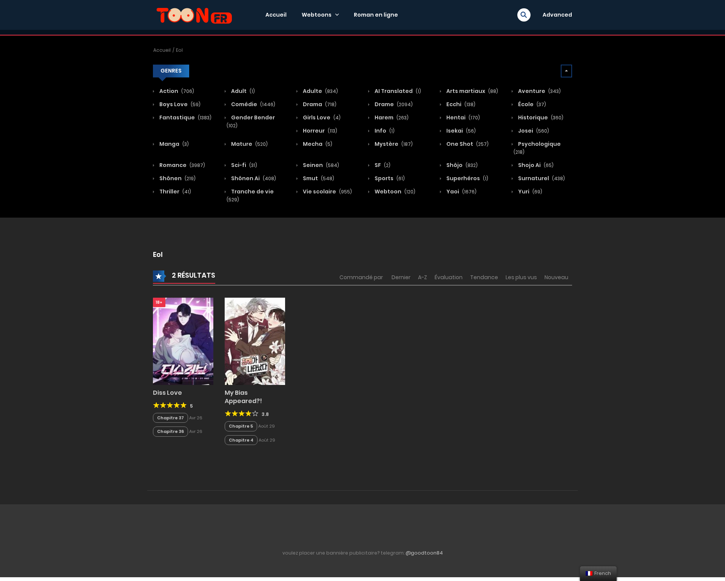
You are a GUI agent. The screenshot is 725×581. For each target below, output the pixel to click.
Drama (319, 104)
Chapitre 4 (241, 440)
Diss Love (167, 392)
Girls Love (321, 117)
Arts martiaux (471, 91)
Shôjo (461, 165)
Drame (393, 104)
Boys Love (179, 104)
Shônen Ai (253, 178)
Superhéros (466, 178)
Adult (242, 91)
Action (176, 91)
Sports (389, 178)
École (531, 104)
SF (381, 165)
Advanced (557, 15)
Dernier (401, 277)
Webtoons (317, 15)
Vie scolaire (327, 191)
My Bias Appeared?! (243, 396)
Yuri (529, 191)
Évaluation (449, 277)
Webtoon (394, 191)
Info (384, 130)
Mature (249, 144)
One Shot (467, 144)
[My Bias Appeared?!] (255, 341)
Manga (173, 144)
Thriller (174, 191)
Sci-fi (243, 165)
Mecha (317, 144)
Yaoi (461, 191)
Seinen (320, 165)
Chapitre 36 (170, 431)
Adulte (320, 91)
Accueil (276, 15)
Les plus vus (521, 277)
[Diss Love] (183, 341)
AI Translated (397, 91)
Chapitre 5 (241, 426)
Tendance (484, 277)
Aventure (539, 91)
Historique (540, 117)
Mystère (393, 144)
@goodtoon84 (424, 553)
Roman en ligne (376, 15)
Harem (391, 117)
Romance (181, 165)
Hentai (462, 117)
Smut (318, 178)
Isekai (460, 130)
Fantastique (184, 117)
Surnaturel (541, 178)
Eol (179, 50)
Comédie (252, 104)
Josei (533, 130)
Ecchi (460, 104)
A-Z (422, 277)
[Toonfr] (194, 14)
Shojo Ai (535, 165)
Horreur (319, 130)
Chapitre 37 (170, 418)
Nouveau (556, 277)
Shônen (177, 178)
